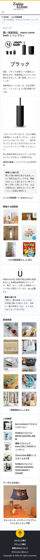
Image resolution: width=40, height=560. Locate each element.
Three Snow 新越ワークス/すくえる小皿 (25, 457)
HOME (6, 17)
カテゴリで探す (20, 540)
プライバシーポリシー (20, 552)
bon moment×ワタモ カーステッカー (26, 425)
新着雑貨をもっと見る (20, 410)
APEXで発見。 (9, 162)
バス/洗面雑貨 (16, 17)
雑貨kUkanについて (20, 548)
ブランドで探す (20, 544)
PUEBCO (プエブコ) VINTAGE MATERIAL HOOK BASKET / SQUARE (24, 468)
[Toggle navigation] (2, 12)
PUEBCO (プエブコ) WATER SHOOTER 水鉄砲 (25, 436)
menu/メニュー (26, 197)
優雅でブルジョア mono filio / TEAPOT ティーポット (25, 446)
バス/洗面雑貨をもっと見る (20, 259)
